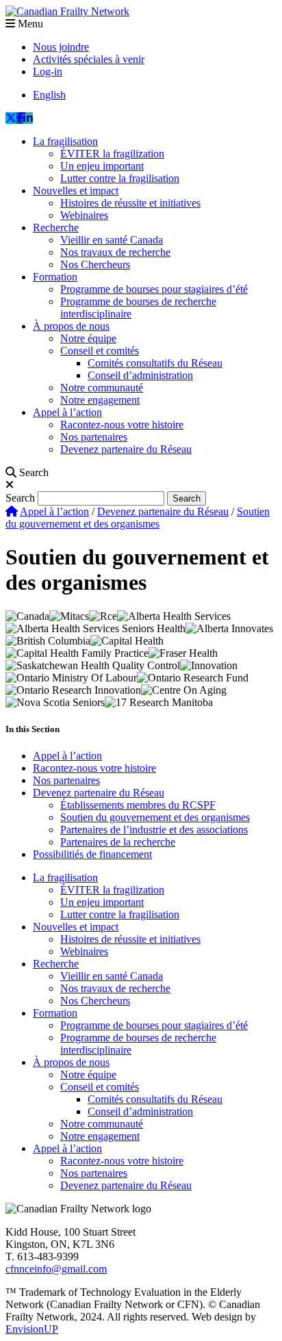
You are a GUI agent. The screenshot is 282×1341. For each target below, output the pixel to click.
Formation (55, 277)
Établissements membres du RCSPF (138, 805)
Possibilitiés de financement (92, 854)
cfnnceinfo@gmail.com (56, 1269)
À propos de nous (71, 326)
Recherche (56, 227)
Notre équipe (88, 338)
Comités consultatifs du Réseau (155, 363)
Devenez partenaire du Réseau (126, 449)
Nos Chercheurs (95, 264)
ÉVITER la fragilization (112, 153)
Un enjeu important (102, 166)
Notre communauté (101, 387)
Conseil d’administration (140, 375)
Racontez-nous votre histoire (121, 424)
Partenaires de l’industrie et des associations (154, 829)
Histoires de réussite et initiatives (130, 203)
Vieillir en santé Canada (111, 240)
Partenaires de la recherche (117, 842)
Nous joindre (61, 47)
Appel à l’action (67, 412)
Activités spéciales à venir (88, 59)
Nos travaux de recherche (115, 252)
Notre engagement (100, 400)
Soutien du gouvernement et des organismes (155, 817)
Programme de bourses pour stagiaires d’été (154, 289)
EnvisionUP (31, 1329)
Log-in (47, 71)
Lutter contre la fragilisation (119, 178)
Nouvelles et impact (75, 190)
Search (20, 498)
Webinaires (84, 215)
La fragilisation (65, 141)
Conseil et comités (99, 350)
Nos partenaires (93, 437)
